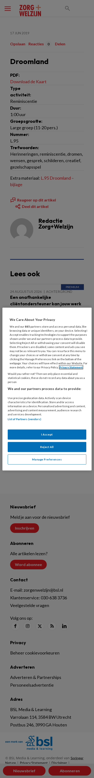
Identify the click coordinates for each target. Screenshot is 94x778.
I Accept (47, 434)
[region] (47, 389)
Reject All (47, 446)
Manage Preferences (47, 459)
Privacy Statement (71, 367)
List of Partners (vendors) (24, 419)
